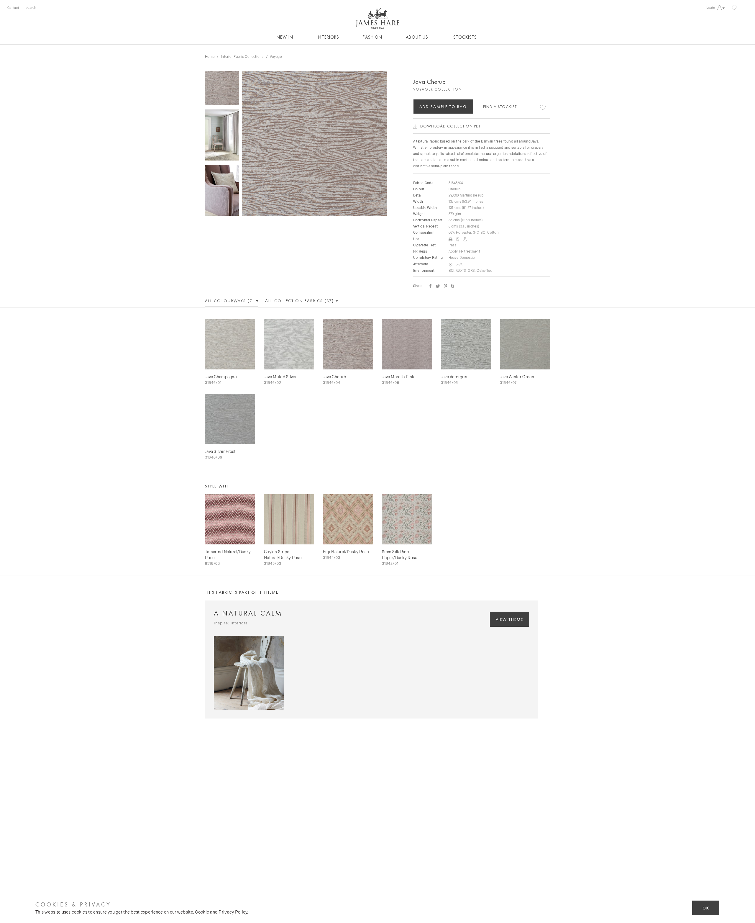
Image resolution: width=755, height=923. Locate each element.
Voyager (276, 56)
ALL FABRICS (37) (300, 300)
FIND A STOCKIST (500, 106)
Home (209, 56)
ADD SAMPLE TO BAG (443, 106)
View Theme (509, 619)
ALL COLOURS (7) (230, 300)
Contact (13, 7)
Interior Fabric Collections (242, 56)
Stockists (465, 37)
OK (706, 908)
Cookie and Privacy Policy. (221, 911)
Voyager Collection (437, 89)
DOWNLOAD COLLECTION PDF (450, 126)
